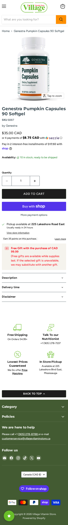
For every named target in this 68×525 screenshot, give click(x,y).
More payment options (34, 215)
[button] (34, 138)
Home (6, 31)
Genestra (11, 125)
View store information (18, 233)
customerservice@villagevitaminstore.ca (26, 438)
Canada (32, 474)
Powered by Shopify (34, 518)
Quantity (7, 172)
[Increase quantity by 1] (35, 181)
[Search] (61, 19)
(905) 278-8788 (28, 434)
